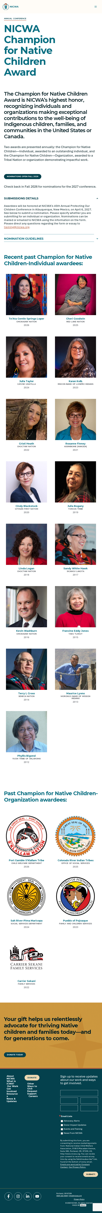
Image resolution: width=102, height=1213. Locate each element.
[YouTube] (37, 1196)
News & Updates (12, 1100)
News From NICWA (73, 1133)
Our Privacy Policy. (77, 1167)
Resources (12, 1095)
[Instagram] (18, 1196)
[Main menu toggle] (95, 7)
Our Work (12, 1086)
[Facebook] (8, 1196)
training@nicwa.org (16, 227)
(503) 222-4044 (62, 1196)
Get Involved (12, 1090)
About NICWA (11, 1077)
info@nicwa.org (75, 1196)
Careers (33, 1096)
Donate (32, 1077)
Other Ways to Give (32, 1086)
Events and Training (73, 1129)
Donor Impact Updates (75, 1125)
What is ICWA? (11, 1082)
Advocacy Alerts (72, 1121)
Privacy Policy (79, 1199)
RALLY (83, 1205)
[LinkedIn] (28, 1196)
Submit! (90, 1174)
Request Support (32, 1092)
